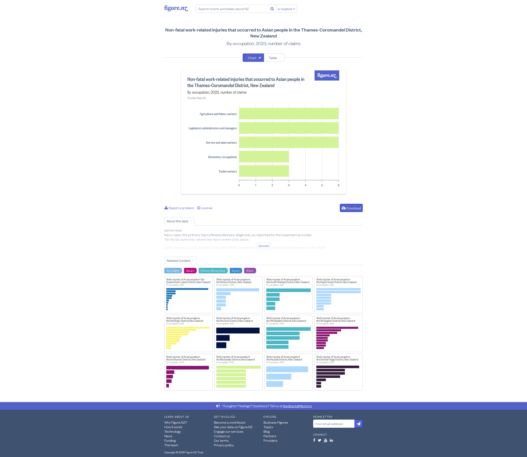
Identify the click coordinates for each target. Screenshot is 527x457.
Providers (270, 440)
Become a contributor (230, 422)
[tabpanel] (263, 132)
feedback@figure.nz (297, 405)
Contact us (222, 436)
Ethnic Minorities (213, 270)
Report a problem (181, 207)
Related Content (178, 260)
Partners (270, 436)
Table (273, 57)
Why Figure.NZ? (175, 422)
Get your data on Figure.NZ (233, 426)
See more (263, 246)
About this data (177, 221)
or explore (285, 8)
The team (171, 445)
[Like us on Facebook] (314, 440)
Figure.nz (176, 8)
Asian (190, 270)
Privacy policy (224, 445)
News (168, 436)
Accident (173, 270)
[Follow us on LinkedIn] (331, 440)
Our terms (221, 440)
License (206, 207)
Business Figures (276, 422)
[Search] (272, 9)
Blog (267, 431)
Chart (252, 57)
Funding (170, 440)
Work (250, 270)
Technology (172, 431)
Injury (236, 270)
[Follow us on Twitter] (319, 440)
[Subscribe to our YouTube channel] (325, 440)
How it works (173, 426)
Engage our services (228, 431)
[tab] (253, 58)
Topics (268, 426)
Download (353, 208)
